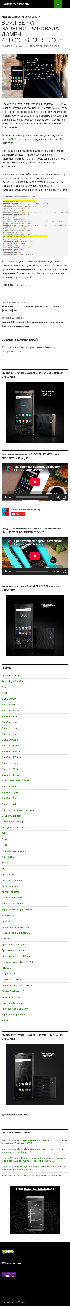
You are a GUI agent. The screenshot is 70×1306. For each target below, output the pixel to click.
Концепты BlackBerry (12, 903)
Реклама (6, 967)
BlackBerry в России (16, 4)
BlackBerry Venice (20, 139)
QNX (4, 845)
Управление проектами (14, 1014)
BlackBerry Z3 (9, 798)
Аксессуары (8, 856)
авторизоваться (11, 351)
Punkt (5, 839)
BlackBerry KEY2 (10, 745)
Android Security (10, 675)
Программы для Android (14, 950)
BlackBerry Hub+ (10, 733)
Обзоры (6, 938)
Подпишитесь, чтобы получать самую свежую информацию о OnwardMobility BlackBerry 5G (34, 1159)
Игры (4, 868)
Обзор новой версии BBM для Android (42, 1175)
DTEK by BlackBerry (12, 815)
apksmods (7, 1175)
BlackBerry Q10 (10, 792)
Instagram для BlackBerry (15, 827)
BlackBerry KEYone (11, 757)
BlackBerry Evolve (11, 728)
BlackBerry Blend (10, 716)
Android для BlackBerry (15, 17)
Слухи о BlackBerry (11, 979)
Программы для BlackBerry (16, 956)
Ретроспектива (9, 973)
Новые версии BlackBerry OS (17, 932)
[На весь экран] (64, 497)
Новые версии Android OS (15, 926)
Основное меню (66, 4)
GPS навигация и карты (14, 821)
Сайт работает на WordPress (15, 1302)
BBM (4, 687)
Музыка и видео (10, 915)
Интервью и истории (12, 880)
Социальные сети (11, 997)
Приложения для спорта (14, 944)
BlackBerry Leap (10, 763)
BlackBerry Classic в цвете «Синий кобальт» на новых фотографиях (32, 306)
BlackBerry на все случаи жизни (18, 809)
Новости (35, 17)
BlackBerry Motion (11, 769)
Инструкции (8, 874)
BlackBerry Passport (12, 774)
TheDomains (21, 284)
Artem (24, 46)
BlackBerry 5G (9, 704)
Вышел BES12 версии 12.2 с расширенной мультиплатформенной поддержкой (33, 322)
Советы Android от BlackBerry (17, 985)
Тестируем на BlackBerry (15, 1008)
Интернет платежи (11, 891)
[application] (35, 482)
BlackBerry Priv (9, 786)
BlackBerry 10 (9, 698)
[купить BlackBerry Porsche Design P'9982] (35, 1210)
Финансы (6, 1020)
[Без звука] (59, 497)
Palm (4, 833)
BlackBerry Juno (10, 739)
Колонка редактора (12, 897)
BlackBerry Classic (11, 722)
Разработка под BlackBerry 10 (17, 961)
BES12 (5, 692)
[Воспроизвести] (5, 497)
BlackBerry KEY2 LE (12, 751)
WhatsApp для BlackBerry (15, 850)
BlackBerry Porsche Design (15, 780)
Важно (5, 862)
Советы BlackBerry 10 (13, 991)
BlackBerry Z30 (9, 804)
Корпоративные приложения (17, 909)
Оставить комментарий (46, 46)
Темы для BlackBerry (12, 1002)
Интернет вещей (10, 885)
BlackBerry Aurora (11, 710)
